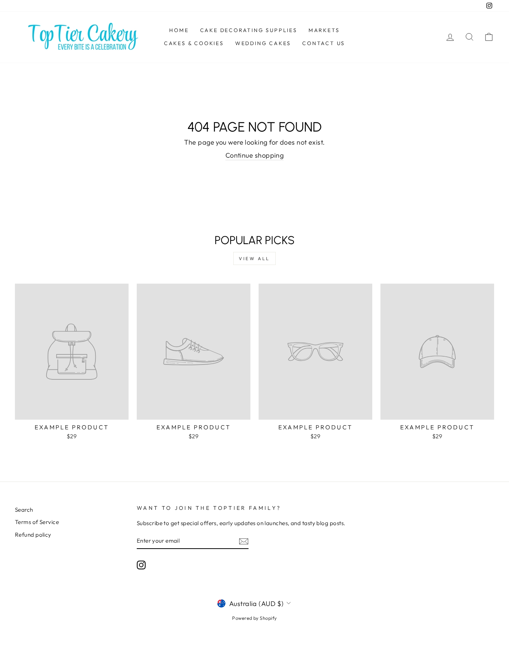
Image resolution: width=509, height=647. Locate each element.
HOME (179, 30)
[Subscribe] (244, 541)
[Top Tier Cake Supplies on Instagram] (141, 564)
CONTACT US (323, 43)
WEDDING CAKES (263, 43)
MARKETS (324, 30)
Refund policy (33, 534)
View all (254, 258)
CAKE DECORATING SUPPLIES (248, 30)
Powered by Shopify (254, 618)
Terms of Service (37, 522)
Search (24, 509)
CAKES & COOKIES (194, 43)
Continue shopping (254, 155)
